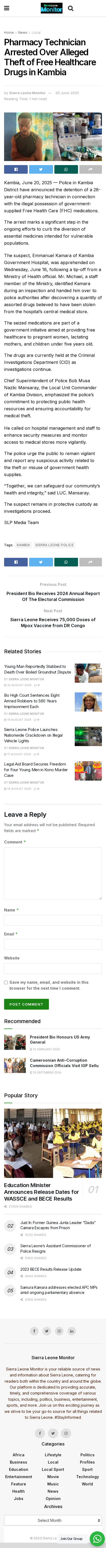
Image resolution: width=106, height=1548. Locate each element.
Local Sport (53, 1469)
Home (9, 32)
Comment (15, 842)
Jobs (18, 1498)
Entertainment (18, 1476)
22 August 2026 (19, 685)
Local (36, 32)
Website (12, 958)
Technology (87, 1476)
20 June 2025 (67, 93)
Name (11, 910)
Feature (18, 1484)
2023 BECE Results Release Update (51, 1269)
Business (18, 1462)
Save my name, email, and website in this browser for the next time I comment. (49, 985)
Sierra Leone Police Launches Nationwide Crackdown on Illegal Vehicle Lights (33, 735)
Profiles (87, 1462)
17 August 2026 (19, 754)
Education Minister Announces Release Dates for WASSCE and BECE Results (41, 1192)
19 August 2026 (19, 719)
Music (53, 1484)
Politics (87, 1455)
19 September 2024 (46, 1072)
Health (18, 1491)
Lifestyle (53, 1455)
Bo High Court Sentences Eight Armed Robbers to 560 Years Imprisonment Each (31, 701)
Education (18, 1469)
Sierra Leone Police (54, 545)
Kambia (23, 545)
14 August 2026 (19, 788)
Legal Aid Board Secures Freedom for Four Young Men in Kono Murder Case (36, 769)
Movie (53, 1476)
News (22, 32)
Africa (18, 1455)
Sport (87, 1469)
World (87, 1484)
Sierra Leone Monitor (27, 93)
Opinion (53, 1498)
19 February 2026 (46, 1049)
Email (11, 934)
